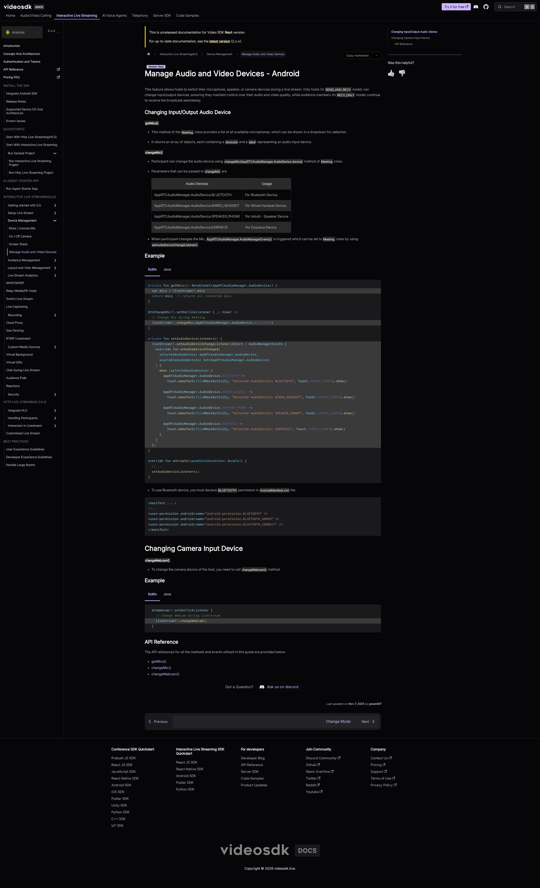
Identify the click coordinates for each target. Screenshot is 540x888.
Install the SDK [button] (16, 85)
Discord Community (321, 758)
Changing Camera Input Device (410, 37)
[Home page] (149, 54)
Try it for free (454, 7)
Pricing (376, 765)
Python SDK (120, 812)
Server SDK (162, 15)
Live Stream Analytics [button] (23, 275)
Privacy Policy (382, 785)
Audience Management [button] (24, 260)
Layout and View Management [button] (29, 267)
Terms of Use (381, 778)
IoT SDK (117, 825)
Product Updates (254, 785)
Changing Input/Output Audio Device (414, 31)
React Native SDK (125, 778)
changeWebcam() (165, 674)
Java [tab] (167, 269)
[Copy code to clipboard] (375, 284)
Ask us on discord (282, 687)
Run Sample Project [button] (21, 153)
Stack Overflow (318, 771)
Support (377, 771)
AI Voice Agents (114, 15)
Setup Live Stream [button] (20, 213)
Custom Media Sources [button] (24, 347)
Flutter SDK (120, 798)
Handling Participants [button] (23, 418)
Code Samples (187, 15)
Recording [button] (15, 315)
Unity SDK (119, 805)
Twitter (311, 778)
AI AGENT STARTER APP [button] (21, 181)
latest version (219, 41)
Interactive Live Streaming (77, 15)
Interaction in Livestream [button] (25, 425)
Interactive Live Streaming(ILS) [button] (29, 197)
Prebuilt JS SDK (123, 758)
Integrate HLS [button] (17, 410)
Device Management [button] (22, 220)
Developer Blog (253, 758)
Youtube (312, 792)
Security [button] (13, 394)
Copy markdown (357, 55)
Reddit (311, 785)
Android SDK (121, 785)
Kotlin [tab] (152, 269)
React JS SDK (122, 765)
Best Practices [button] (15, 441)
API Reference (403, 44)
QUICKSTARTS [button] (13, 129)
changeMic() (161, 668)
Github (311, 765)
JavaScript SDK (123, 771)
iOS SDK (117, 792)
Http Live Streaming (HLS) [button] (24, 402)
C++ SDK (118, 819)
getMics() (158, 661)
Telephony (140, 15)
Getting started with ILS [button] (24, 205)
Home (10, 15)
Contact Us (379, 758)
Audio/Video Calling (35, 15)
